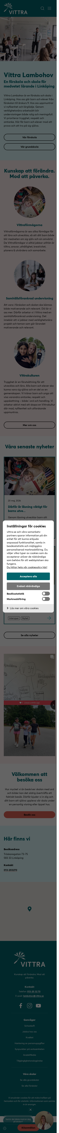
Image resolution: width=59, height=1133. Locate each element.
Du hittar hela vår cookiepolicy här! (27, 567)
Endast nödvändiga (28, 586)
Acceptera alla (28, 576)
